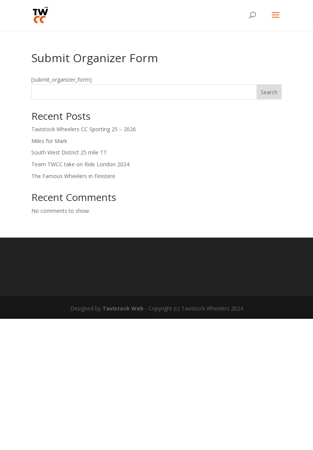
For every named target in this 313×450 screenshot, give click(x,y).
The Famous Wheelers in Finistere (73, 176)
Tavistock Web (123, 308)
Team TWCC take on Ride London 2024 (80, 164)
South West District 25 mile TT (69, 152)
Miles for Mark (49, 141)
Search (269, 92)
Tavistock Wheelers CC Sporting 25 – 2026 (83, 129)
